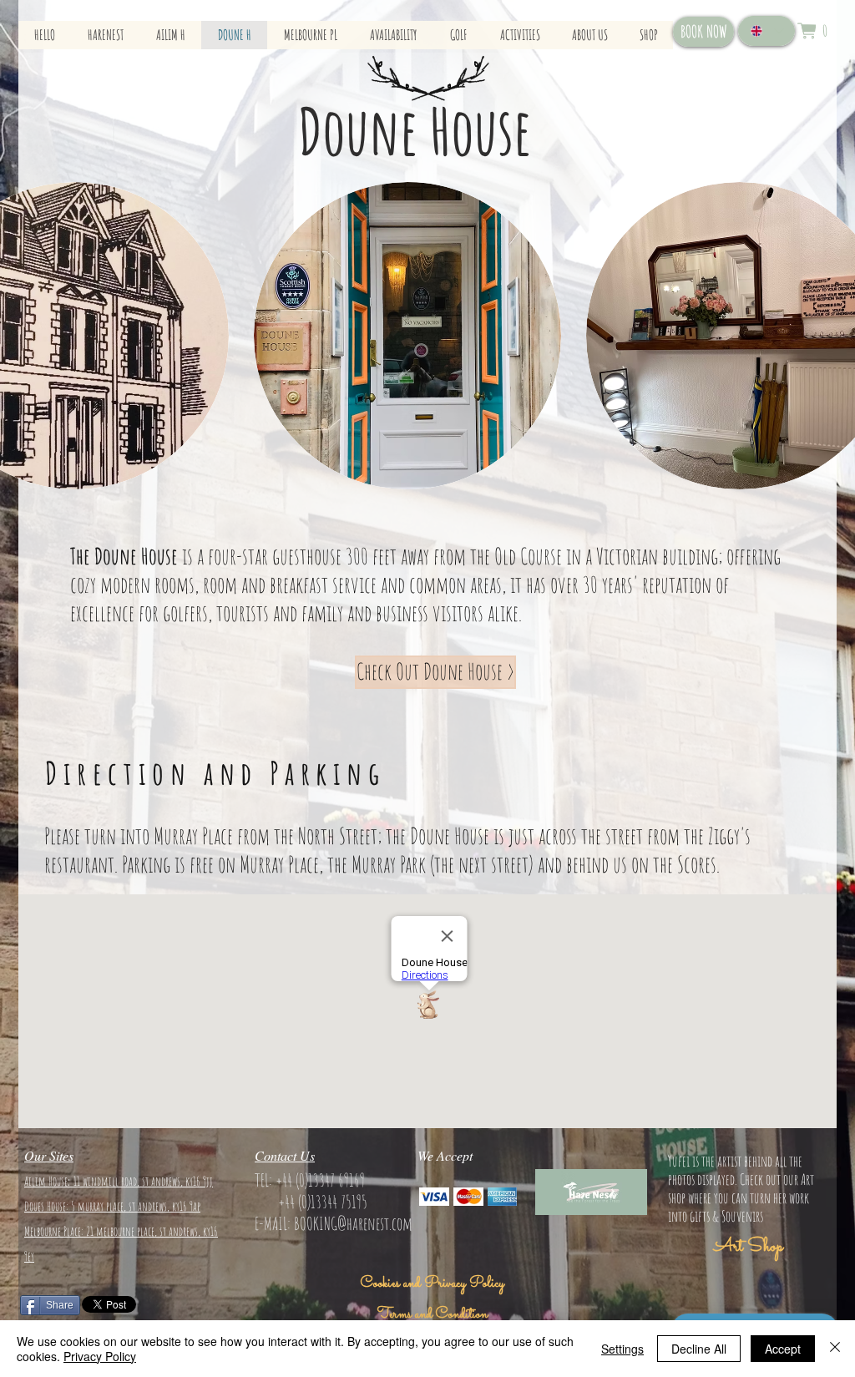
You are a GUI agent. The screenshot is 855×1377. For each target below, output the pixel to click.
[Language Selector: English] (766, 31)
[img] (434, 1196)
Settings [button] (622, 1348)
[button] (812, 31)
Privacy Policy (99, 1356)
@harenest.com (374, 1223)
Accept (783, 1348)
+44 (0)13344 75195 (322, 1201)
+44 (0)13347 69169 (320, 1180)
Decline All (698, 1348)
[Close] (835, 1349)
